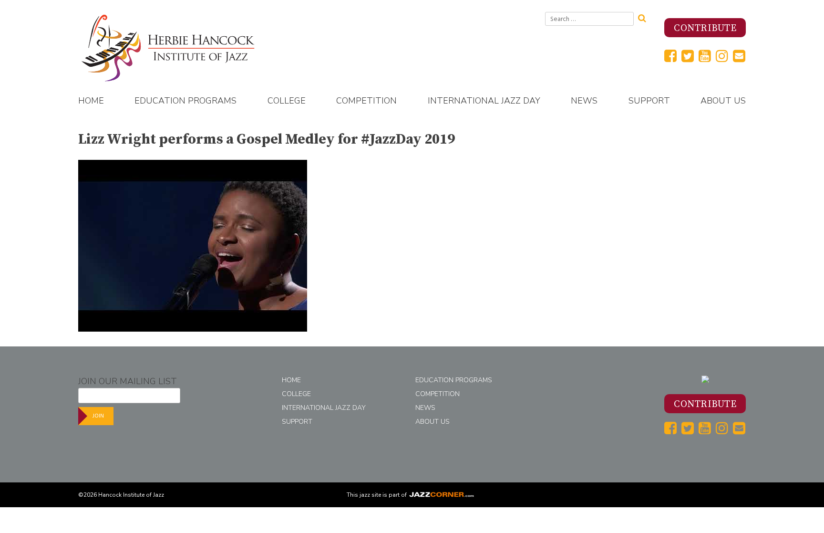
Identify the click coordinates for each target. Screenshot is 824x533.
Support (649, 100)
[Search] (645, 17)
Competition (366, 100)
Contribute (705, 28)
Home (91, 100)
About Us (723, 100)
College (287, 100)
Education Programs (185, 100)
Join (98, 415)
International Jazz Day (484, 100)
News (584, 100)
